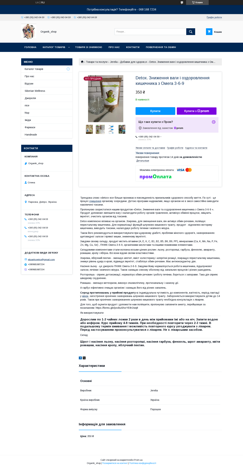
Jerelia (114, 61)
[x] (84, 358)
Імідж (28, 120)
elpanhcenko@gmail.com (41, 259)
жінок (85, 296)
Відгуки (29, 83)
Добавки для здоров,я (133, 61)
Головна (30, 47)
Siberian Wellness (35, 90)
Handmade (31, 134)
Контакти (132, 47)
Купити (155, 111)
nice (27, 105)
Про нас (114, 47)
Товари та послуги (96, 61)
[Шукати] (190, 31)
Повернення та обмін (161, 47)
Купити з (190, 111)
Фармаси (30, 127)
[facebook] (80, 358)
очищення (95, 201)
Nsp (27, 112)
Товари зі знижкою (88, 47)
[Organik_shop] (28, 38)
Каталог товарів (54, 47)
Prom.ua (138, 460)
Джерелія (30, 98)
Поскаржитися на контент (115, 463)
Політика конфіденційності (142, 463)
